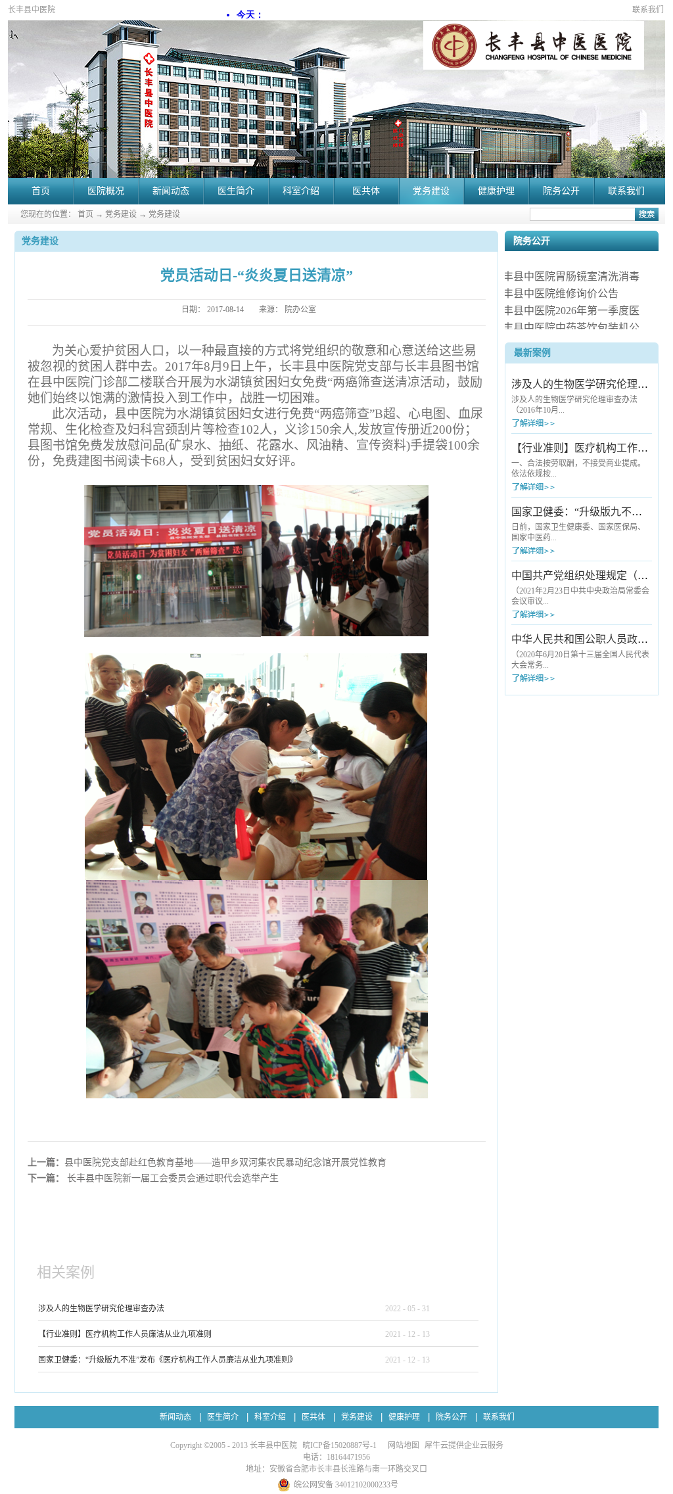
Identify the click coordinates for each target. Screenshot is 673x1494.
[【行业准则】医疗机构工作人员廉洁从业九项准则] (557, 486)
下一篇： (153, 1178)
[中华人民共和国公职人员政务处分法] (557, 678)
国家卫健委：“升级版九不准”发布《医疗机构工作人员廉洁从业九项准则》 (167, 1360)
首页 (41, 191)
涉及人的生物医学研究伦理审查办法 (101, 1308)
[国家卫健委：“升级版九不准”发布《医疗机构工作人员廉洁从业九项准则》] (557, 550)
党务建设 (121, 214)
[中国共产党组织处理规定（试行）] (557, 614)
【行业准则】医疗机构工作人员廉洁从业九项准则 (125, 1334)
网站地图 (401, 1445)
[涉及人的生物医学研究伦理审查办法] (557, 423)
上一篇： (207, 1162)
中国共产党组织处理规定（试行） (590, 575)
